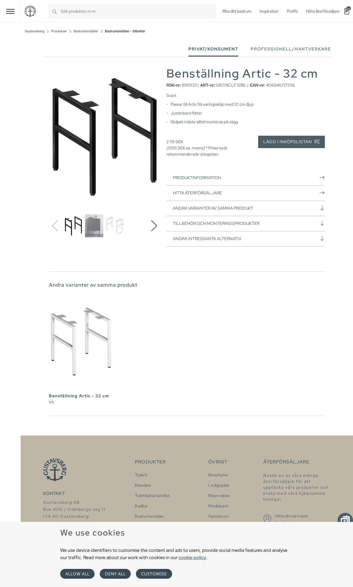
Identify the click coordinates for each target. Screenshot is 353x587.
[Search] (54, 11)
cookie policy (192, 557)
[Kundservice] (345, 520)
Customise (154, 574)
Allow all (77, 574)
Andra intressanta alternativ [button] (207, 238)
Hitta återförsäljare (197, 193)
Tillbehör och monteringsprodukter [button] (216, 223)
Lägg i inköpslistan (288, 141)
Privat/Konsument (213, 49)
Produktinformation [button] (197, 177)
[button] (154, 226)
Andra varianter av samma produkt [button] (213, 208)
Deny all (115, 574)
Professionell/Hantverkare (291, 49)
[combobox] (138, 11)
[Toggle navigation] (10, 11)
